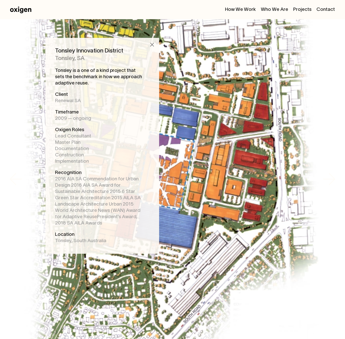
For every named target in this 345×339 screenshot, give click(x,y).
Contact (325, 9)
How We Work (240, 9)
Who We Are (274, 9)
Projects (302, 9)
